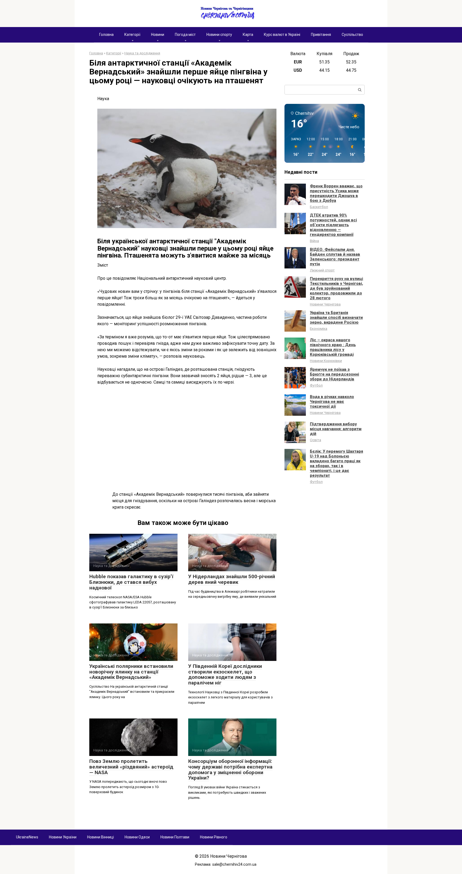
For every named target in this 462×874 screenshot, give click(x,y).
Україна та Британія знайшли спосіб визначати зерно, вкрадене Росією (336, 317)
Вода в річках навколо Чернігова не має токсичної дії (332, 401)
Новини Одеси (137, 837)
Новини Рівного (213, 837)
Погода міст (185, 34)
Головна (106, 34)
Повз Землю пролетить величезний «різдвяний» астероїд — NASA (131, 766)
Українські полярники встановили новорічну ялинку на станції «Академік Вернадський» (131, 671)
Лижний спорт (322, 270)
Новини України (62, 837)
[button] (294, 147)
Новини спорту (219, 34)
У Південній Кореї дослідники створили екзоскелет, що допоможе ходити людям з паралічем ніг (225, 674)
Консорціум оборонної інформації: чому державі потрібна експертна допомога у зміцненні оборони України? (230, 769)
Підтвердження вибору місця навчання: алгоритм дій (335, 429)
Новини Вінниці (100, 837)
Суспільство (352, 34)
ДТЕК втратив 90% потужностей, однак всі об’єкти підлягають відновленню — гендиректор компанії (333, 225)
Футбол (316, 385)
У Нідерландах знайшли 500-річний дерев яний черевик (231, 579)
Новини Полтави (174, 837)
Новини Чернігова (325, 304)
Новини (157, 34)
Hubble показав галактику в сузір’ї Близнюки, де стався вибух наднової (131, 582)
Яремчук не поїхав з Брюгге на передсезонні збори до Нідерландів (334, 374)
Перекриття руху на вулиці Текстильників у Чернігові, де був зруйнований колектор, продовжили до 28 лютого (336, 288)
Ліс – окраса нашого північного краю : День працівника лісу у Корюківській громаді (333, 347)
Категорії (132, 34)
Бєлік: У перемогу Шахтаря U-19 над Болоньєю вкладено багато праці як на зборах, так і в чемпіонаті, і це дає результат (336, 463)
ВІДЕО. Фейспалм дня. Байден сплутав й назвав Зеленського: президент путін (335, 256)
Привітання (321, 34)
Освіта (315, 440)
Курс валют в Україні (282, 34)
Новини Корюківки (326, 360)
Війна (314, 241)
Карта (248, 34)
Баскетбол (319, 207)
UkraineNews (27, 837)
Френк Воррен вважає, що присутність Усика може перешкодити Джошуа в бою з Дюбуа (336, 193)
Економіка (318, 328)
